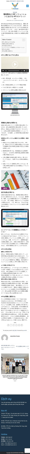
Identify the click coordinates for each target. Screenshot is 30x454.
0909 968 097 (13, 1)
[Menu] (27, 6)
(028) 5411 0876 (20, 1)
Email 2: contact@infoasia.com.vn (9, 445)
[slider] (13, 70)
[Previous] (1, 368)
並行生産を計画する (7, 45)
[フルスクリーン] (27, 70)
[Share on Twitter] (13, 325)
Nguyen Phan (20, 20)
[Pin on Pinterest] (19, 325)
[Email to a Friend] (16, 325)
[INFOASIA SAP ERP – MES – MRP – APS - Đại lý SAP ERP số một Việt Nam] (15, 6)
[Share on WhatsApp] (8, 325)
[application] (15, 64)
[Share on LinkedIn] (22, 325)
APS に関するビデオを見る (8, 42)
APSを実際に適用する (7, 51)
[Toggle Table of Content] (23, 40)
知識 (14, 12)
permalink (25, 330)
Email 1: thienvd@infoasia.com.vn (9, 443)
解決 (16, 12)
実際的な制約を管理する (8, 43)
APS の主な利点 (6, 49)
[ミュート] (24, 70)
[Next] (28, 368)
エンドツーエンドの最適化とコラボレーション (13, 47)
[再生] (3, 70)
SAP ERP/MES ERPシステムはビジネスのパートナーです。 (8, 347)
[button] (15, 64)
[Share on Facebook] (11, 325)
